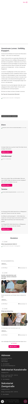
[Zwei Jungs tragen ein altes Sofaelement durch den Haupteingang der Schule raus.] (14, 319)
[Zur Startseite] (6, 2)
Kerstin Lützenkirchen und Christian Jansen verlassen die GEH (8, 277)
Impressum (17, 401)
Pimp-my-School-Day (7, 311)
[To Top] (25, 401)
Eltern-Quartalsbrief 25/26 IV (9, 244)
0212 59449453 (6, 364)
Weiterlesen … (4, 263)
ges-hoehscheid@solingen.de (9, 365)
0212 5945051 (6, 394)
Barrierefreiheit (4, 401)
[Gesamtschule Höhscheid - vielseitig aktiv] (14, 252)
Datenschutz (11, 401)
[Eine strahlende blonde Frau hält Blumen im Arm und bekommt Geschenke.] (14, 286)
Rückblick (14, 343)
